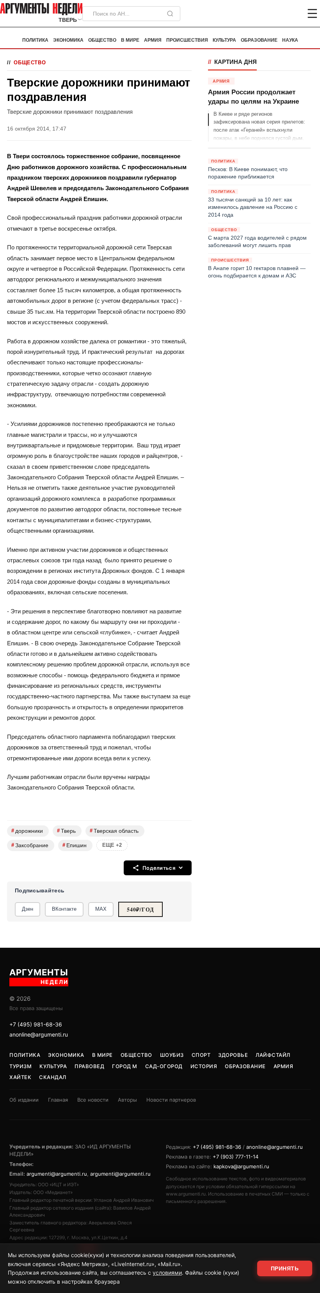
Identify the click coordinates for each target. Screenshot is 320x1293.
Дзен (27, 909)
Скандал (52, 1077)
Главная (58, 1100)
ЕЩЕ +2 (112, 845)
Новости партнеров (171, 1100)
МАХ (101, 909)
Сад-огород (164, 1066)
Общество (102, 40)
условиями (167, 1272)
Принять (285, 1268)
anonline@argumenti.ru (38, 1034)
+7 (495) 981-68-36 (35, 1024)
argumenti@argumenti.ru (57, 1174)
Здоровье (233, 1055)
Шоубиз (172, 1055)
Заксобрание (29, 845)
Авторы (127, 1100)
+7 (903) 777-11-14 (235, 1156)
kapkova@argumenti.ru (241, 1166)
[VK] (291, 13)
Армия (153, 40)
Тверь (66, 831)
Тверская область (114, 831)
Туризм (20, 1066)
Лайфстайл (273, 1055)
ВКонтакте (64, 909)
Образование (259, 40)
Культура (224, 40)
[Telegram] (271, 13)
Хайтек (20, 1077)
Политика (35, 40)
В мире (130, 40)
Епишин (74, 845)
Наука (290, 40)
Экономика (68, 40)
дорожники (27, 831)
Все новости (92, 1100)
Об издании (24, 1100)
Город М (124, 1066)
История (203, 1066)
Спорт (201, 1055)
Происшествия (187, 40)
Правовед (89, 1066)
